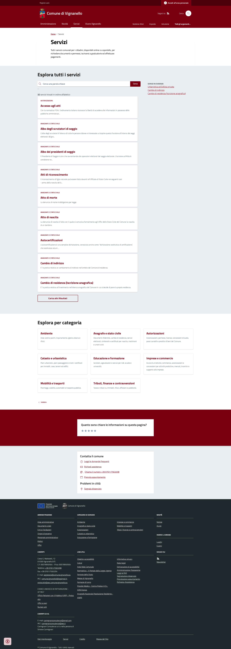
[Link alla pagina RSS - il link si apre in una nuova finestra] (168, 13)
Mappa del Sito (102, 639)
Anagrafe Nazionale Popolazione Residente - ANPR (95, 595)
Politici (40, 541)
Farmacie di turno (84, 582)
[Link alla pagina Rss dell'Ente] (158, 558)
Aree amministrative (46, 522)
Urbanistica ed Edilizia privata (161, 86)
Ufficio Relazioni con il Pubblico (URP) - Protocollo (56, 597)
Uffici (40, 545)
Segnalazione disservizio (126, 576)
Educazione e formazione (87, 537)
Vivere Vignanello (93, 23)
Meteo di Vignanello (85, 578)
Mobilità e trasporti (124, 525)
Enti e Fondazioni (44, 529)
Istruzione (165, 24)
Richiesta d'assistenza (126, 582)
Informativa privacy (124, 559)
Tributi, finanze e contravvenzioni (130, 529)
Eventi (159, 545)
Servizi (77, 23)
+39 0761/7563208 (53, 568)
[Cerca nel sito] (187, 13)
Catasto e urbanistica (85, 533)
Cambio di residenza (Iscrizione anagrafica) (167, 93)
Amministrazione (48, 23)
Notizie (159, 522)
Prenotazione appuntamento (128, 579)
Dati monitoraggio (45, 639)
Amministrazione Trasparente (128, 570)
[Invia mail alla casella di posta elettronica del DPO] (57, 620)
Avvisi (159, 525)
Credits (82, 639)
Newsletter (161, 562)
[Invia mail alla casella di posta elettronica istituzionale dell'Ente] (57, 575)
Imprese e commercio (125, 522)
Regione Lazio (44, 3)
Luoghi (159, 542)
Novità (65, 23)
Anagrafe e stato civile (50, 123)
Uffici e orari (42, 603)
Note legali (121, 562)
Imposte (152, 24)
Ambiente (81, 522)
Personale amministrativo (48, 537)
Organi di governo (45, 533)
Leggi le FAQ (122, 573)
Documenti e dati (44, 525)
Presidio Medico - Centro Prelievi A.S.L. (92, 586)
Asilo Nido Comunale (85, 566)
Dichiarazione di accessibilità (128, 566)
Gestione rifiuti (138, 24)
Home (53, 34)
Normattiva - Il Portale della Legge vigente (94, 570)
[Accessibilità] (8, 641)
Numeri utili (42, 607)
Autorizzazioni (47, 100)
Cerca (135, 83)
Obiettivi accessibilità (85, 559)
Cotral (79, 562)
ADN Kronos (82, 589)
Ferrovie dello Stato (85, 574)
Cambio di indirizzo (156, 90)
